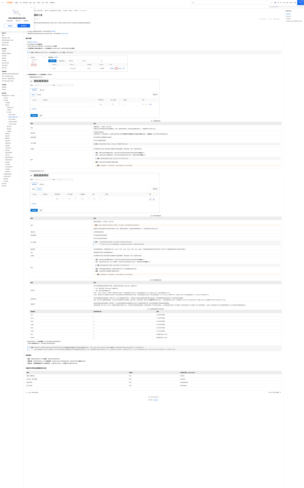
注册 (295, 2)
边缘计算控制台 (34, 42)
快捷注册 (10, 26)
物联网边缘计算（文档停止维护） (36, 10)
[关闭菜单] (2, 2)
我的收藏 (278, 19)
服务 (47, 2)
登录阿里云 (24, 25)
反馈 (156, 400)
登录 (301, 2)
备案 (287, 2)
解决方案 (25, 2)
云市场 (38, 2)
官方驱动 (76, 10)
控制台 (291, 2)
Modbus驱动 (65, 33)
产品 (20, 2)
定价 (34, 2)
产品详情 (270, 19)
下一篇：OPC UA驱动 (273, 392)
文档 (284, 2)
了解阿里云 (52, 2)
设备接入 (71, 10)
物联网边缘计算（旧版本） (56, 10)
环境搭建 (53, 31)
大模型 (16, 2)
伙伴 (43, 2)
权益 (30, 2)
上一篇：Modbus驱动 (32, 392)
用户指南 (65, 10)
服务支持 (47, 10)
